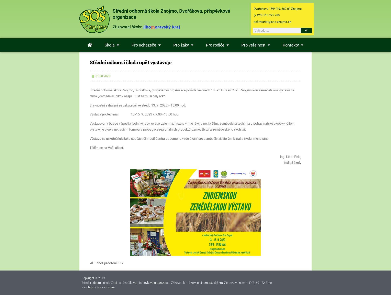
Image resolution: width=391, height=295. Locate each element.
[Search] (306, 30)
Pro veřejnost (253, 45)
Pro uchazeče (144, 45)
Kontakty (291, 45)
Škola (110, 45)
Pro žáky (181, 45)
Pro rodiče (215, 45)
